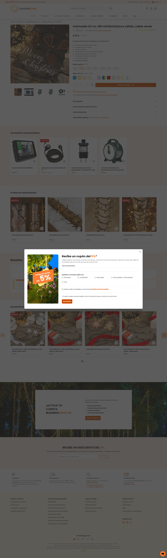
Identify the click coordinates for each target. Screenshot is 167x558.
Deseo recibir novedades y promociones (86, 289)
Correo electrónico (69, 266)
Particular (67, 277)
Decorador (100, 277)
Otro (65, 282)
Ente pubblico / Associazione (123, 277)
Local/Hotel (84, 277)
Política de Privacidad (100, 289)
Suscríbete (67, 301)
